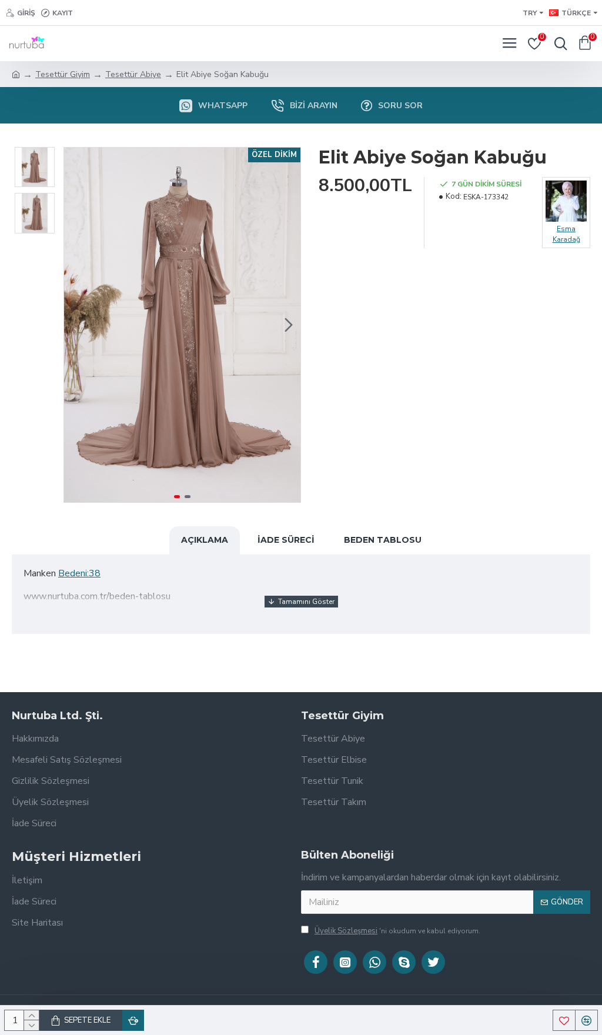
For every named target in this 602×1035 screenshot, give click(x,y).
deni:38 (85, 573)
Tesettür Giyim (62, 74)
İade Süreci (286, 540)
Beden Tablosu (383, 540)
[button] (76, 325)
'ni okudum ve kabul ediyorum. (397, 931)
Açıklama (204, 540)
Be (64, 573)
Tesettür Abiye (133, 74)
